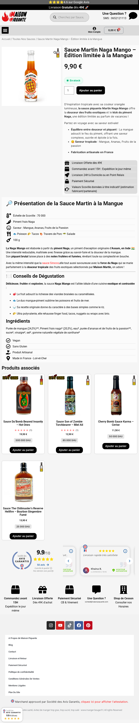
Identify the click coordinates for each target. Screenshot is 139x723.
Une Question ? (114, 14)
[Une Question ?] (133, 16)
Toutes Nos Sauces (23, 39)
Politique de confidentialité (21, 672)
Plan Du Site (14, 692)
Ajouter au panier (90, 90)
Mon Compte (94, 32)
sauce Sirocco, (50, 263)
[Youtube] (60, 625)
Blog (10, 645)
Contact (12, 651)
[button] (5, 30)
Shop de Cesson (123, 598)
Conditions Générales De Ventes (23, 678)
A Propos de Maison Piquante (22, 638)
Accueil (6, 39)
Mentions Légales (17, 685)
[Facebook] (79, 625)
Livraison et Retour (17, 658)
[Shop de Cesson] (123, 589)
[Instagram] (51, 625)
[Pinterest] (88, 625)
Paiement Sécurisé (17, 665)
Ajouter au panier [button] (23, 450)
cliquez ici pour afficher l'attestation (104, 701)
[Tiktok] (69, 625)
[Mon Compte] (94, 28)
